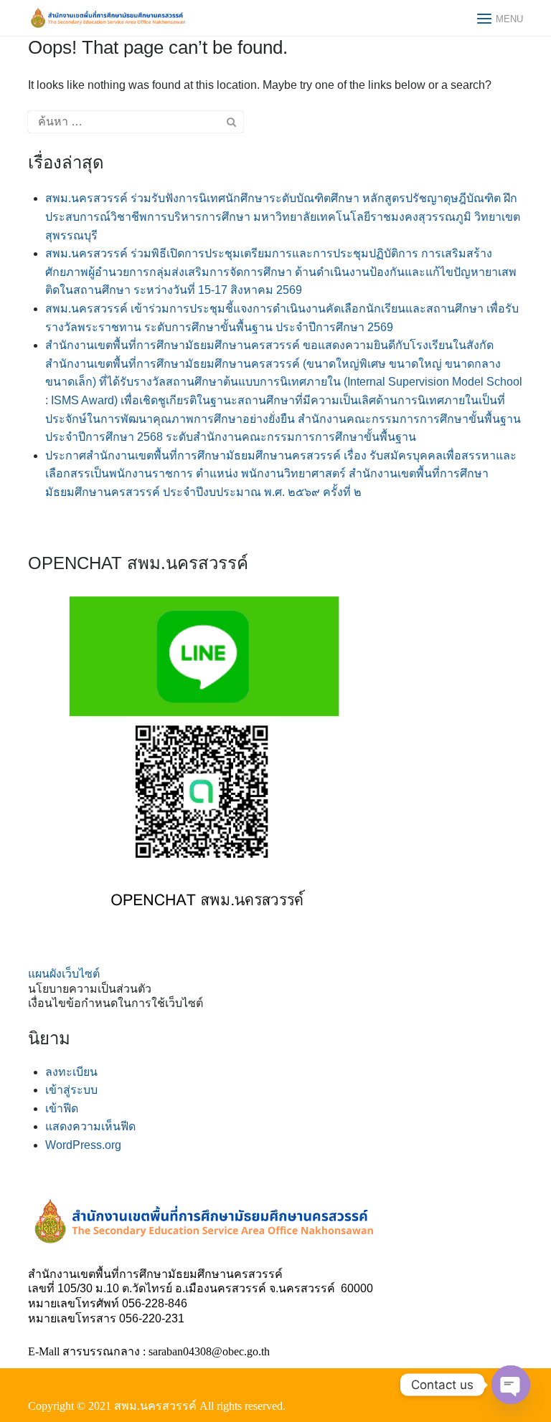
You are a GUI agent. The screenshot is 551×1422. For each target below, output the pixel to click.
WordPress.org (83, 1145)
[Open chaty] (510, 1384)
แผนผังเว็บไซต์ (64, 974)
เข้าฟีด (61, 1108)
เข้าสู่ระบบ (71, 1090)
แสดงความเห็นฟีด (90, 1126)
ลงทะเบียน (71, 1072)
